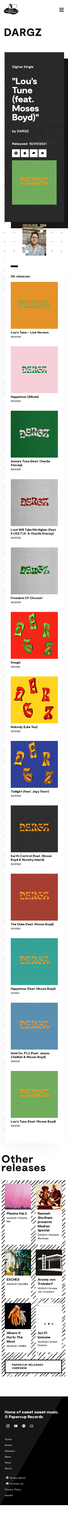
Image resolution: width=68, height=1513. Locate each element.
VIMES (22, 1346)
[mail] (31, 1426)
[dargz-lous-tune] (34, 162)
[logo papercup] (11, 5)
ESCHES (23, 1284)
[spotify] (24, 1426)
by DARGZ (20, 131)
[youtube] (16, 1426)
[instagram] (8, 1426)
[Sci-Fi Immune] (49, 1311)
